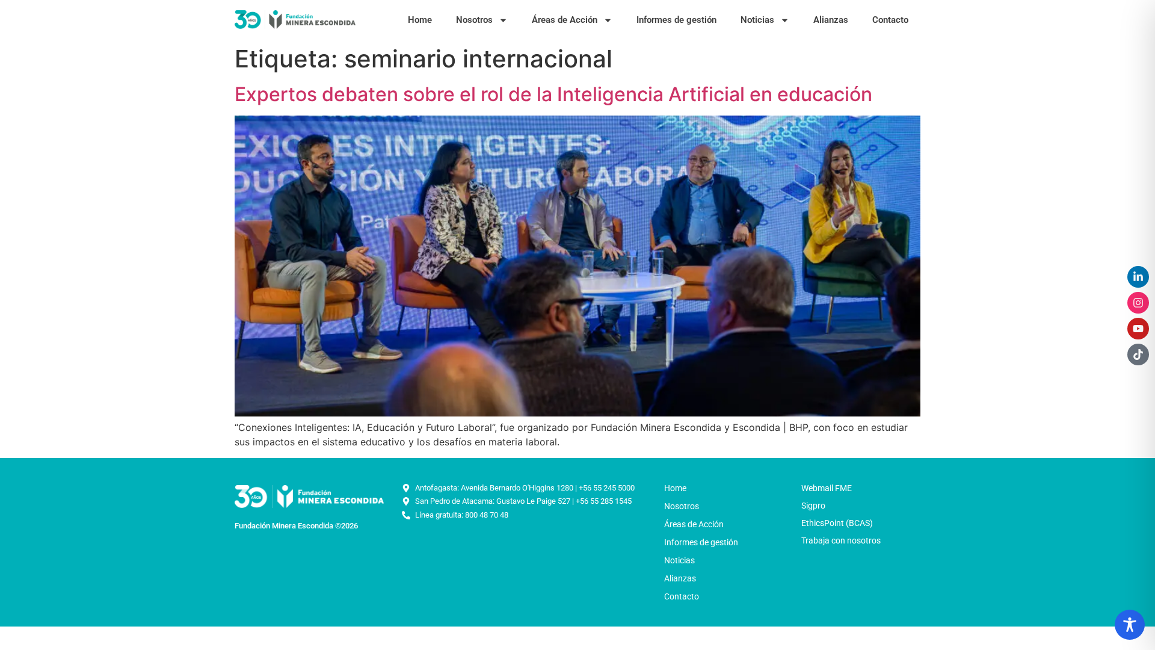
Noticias (757, 19)
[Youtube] (1138, 328)
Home (420, 19)
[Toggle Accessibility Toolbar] (1129, 624)
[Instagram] (1138, 303)
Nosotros (474, 19)
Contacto (890, 19)
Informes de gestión (676, 19)
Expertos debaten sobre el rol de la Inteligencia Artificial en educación (553, 94)
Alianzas (830, 19)
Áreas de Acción (564, 19)
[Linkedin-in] (1138, 277)
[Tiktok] (1138, 354)
